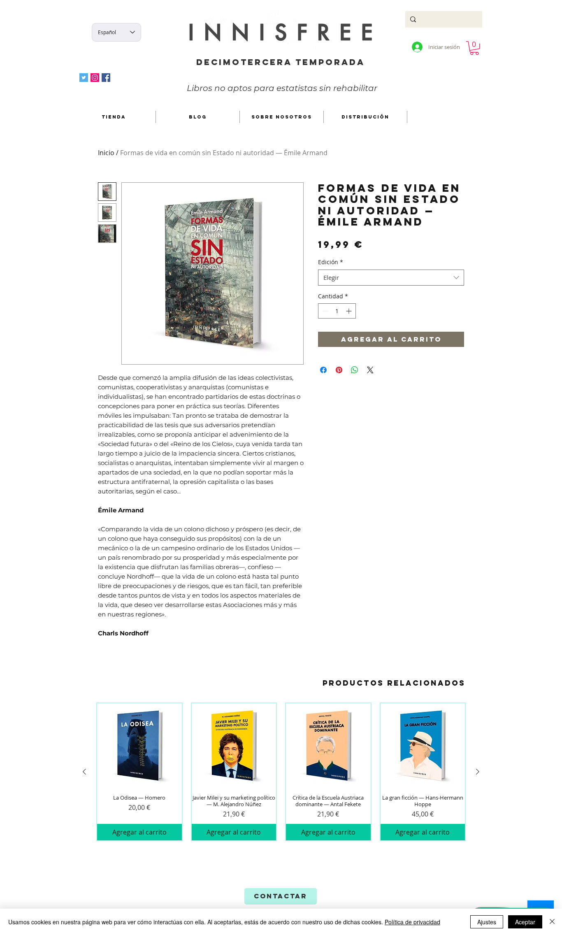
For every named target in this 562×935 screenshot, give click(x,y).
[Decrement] (324, 311)
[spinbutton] (337, 311)
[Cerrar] (552, 921)
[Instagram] (95, 77)
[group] (281, 772)
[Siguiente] (478, 772)
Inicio (106, 152)
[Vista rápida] (139, 745)
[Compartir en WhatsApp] (355, 370)
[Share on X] (370, 370)
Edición (330, 262)
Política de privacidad (412, 922)
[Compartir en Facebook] (323, 370)
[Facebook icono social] (106, 77)
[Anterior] (84, 772)
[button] (474, 48)
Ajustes (486, 922)
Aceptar (525, 922)
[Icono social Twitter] (83, 77)
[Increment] (349, 311)
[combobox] (391, 278)
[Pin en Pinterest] (339, 370)
